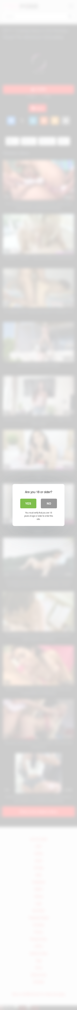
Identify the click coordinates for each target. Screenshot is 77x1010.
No (49, 503)
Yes (28, 503)
